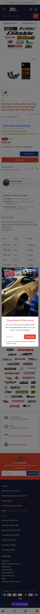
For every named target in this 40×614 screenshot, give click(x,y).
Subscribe (30, 337)
